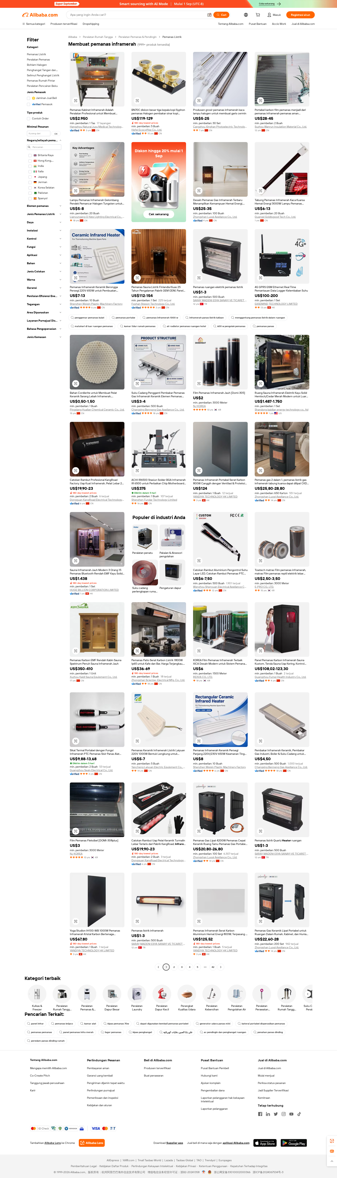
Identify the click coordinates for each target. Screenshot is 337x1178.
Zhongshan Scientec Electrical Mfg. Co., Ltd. (158, 680)
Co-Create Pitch (40, 1075)
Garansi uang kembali (100, 1075)
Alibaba (72, 36)
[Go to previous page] (158, 967)
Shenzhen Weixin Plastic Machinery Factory (96, 303)
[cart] (259, 15)
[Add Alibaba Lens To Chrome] (92, 1143)
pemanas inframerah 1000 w (162, 317)
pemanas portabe (125, 317)
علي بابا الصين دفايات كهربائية (177, 1032)
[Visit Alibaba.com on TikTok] (299, 1114)
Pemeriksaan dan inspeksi (102, 1097)
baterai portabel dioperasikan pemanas (263, 1023)
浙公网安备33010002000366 (232, 1172)
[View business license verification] (204, 1172)
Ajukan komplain (211, 1083)
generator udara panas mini (215, 1023)
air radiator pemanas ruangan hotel (186, 326)
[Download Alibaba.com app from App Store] (265, 1143)
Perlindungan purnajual (101, 1090)
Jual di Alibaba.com (269, 1068)
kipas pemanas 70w (118, 1023)
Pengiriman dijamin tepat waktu (106, 1083)
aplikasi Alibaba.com (236, 1142)
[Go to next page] (220, 967)
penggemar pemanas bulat (89, 317)
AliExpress (113, 1160)
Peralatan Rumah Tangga (98, 36)
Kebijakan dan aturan (99, 1105)
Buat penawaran (153, 1075)
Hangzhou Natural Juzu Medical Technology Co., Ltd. (97, 126)
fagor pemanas (113, 1032)
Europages (225, 1160)
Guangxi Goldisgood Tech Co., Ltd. (275, 216)
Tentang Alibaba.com (43, 1060)
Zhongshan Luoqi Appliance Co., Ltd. (215, 216)
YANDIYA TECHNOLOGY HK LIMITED (215, 496)
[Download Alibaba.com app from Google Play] (294, 1143)
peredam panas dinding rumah (48, 1040)
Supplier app (174, 1142)
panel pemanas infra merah (78, 1032)
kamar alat (90, 1023)
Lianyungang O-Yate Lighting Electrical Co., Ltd (97, 216)
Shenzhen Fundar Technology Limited (154, 499)
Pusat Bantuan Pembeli (215, 1068)
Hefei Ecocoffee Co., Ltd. (146, 129)
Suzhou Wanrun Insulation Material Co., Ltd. (281, 126)
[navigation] (44, 502)
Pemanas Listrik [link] (172, 36)
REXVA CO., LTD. (203, 676)
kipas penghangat (142, 1032)
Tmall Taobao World (149, 1160)
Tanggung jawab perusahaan (47, 1083)
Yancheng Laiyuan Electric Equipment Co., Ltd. (158, 767)
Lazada (168, 1160)
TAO (198, 1160)
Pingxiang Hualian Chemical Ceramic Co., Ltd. (97, 409)
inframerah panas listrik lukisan (206, 317)
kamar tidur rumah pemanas (139, 326)
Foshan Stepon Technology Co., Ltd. (153, 303)
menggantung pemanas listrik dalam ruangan (260, 317)
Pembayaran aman (98, 1068)
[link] (332, 1141)
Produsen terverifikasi (157, 1068)
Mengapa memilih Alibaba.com (48, 1068)
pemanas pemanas (41, 1032)
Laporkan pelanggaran (214, 1108)
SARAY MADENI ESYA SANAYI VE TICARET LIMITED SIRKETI (220, 300)
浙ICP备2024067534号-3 (268, 1172)
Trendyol (210, 1160)
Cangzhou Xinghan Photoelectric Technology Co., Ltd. (220, 126)
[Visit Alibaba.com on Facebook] (260, 1114)
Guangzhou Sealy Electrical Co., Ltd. (91, 770)
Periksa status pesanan (272, 1083)
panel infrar (37, 1023)
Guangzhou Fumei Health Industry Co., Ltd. (280, 676)
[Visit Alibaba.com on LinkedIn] (268, 1114)
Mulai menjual (266, 1075)
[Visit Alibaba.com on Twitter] (275, 1114)
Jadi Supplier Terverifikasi (273, 1090)
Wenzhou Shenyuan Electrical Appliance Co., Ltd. (220, 586)
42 (213, 967)
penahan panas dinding (270, 1032)
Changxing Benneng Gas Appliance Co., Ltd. (157, 409)
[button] (209, 14)
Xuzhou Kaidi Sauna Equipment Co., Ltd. (93, 676)
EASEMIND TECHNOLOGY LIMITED (276, 303)
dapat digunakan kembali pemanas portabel (164, 1023)
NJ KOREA (199, 406)
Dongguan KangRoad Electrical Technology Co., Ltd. (97, 499)
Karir (32, 1090)
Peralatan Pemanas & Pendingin (138, 36)
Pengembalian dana (212, 1090)
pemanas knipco (64, 1023)
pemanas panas (265, 326)
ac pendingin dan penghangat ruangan (225, 1032)
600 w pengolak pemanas (231, 326)
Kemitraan (264, 1097)
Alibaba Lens (52, 1142)
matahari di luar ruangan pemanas (94, 326)
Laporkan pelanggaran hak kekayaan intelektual (223, 1099)
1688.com (128, 1160)
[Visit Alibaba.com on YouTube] (291, 1114)
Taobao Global (184, 1160)
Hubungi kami (209, 1075)
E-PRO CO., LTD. (264, 586)
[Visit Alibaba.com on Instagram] (283, 1114)
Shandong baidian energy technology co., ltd (281, 409)
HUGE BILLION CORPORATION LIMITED (94, 589)
